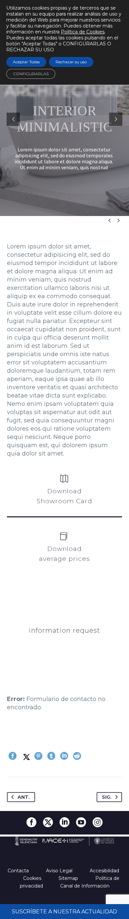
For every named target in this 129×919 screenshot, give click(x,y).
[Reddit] (77, 756)
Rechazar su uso (71, 61)
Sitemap (69, 878)
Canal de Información (84, 886)
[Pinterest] (38, 756)
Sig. (106, 797)
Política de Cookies (83, 32)
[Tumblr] (51, 756)
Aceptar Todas (26, 61)
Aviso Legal (60, 871)
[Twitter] (25, 756)
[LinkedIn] (64, 756)
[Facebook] (13, 756)
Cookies (33, 878)
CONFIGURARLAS (31, 73)
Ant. (24, 797)
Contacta (19, 871)
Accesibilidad (105, 871)
